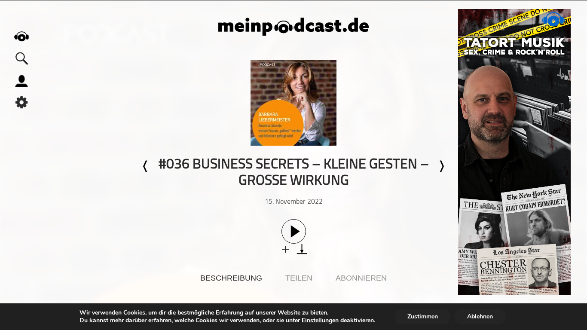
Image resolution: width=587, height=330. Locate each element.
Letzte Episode (145, 166)
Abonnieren (361, 278)
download (302, 249)
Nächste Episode (441, 166)
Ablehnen (480, 316)
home (21, 36)
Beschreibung (231, 278)
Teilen (298, 278)
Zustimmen (422, 316)
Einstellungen (320, 320)
